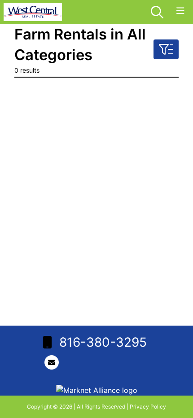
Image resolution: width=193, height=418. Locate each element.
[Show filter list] (166, 49)
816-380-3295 (103, 342)
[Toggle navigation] (180, 10)
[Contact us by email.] (53, 362)
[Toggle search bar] (157, 12)
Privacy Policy (148, 406)
